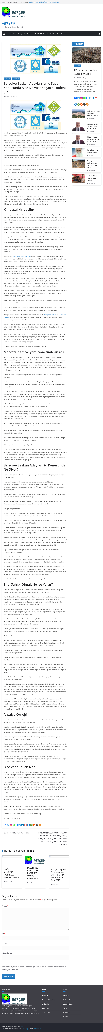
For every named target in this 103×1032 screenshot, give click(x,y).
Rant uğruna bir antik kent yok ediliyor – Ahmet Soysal (92, 164)
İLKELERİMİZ (39, 34)
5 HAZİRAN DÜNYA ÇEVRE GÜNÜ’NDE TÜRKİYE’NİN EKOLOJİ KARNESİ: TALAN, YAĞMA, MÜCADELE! (47, 3)
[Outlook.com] (28, 823)
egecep (16, 96)
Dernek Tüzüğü (68, 1004)
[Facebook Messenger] (16, 823)
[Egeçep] (4, 33)
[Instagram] (11, 823)
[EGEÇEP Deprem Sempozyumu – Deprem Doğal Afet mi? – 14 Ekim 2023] (59, 857)
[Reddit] (34, 823)
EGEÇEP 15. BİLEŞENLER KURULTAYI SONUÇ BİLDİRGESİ (33, 873)
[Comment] (37, 823)
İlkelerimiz (66, 1012)
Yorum (5, 906)
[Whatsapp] (14, 823)
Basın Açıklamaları (48, 1000)
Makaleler (7, 79)
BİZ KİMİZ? (11, 34)
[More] (40, 823)
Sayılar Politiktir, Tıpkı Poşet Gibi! (16, 833)
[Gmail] (25, 823)
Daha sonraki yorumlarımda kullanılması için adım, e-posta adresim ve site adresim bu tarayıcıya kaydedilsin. (34, 968)
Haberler (45, 996)
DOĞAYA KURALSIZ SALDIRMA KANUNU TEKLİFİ (12, 873)
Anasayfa (66, 996)
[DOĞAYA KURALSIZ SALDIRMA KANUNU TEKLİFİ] (12, 857)
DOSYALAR (50, 34)
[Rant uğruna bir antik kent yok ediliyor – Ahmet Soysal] (78, 166)
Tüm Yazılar (16, 79)
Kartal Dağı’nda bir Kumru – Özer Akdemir (93, 178)
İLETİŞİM (60, 34)
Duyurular (45, 1008)
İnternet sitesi (7, 953)
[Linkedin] (22, 823)
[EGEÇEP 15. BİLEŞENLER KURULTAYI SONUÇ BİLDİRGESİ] (35, 857)
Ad (3, 933)
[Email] (31, 823)
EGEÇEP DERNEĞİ (24, 34)
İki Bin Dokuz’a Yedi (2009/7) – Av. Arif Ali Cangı (93, 139)
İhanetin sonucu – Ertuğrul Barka (93, 151)
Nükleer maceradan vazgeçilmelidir (85, 71)
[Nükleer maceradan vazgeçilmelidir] (86, 55)
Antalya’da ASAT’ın (50, 315)
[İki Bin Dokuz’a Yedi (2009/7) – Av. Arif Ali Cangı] (78, 141)
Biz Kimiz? (66, 1000)
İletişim (65, 1017)
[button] (31, 33)
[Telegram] (19, 823)
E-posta (5, 943)
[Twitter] (8, 823)
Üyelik (65, 1008)
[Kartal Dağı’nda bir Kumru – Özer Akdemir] (78, 179)
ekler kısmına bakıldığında (22, 256)
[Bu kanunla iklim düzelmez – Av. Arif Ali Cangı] (78, 128)
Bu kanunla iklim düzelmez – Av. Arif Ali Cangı (92, 126)
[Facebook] (5, 823)
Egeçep (8, 22)
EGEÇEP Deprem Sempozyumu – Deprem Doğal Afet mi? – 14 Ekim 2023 (58, 874)
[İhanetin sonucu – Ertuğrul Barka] (78, 152)
